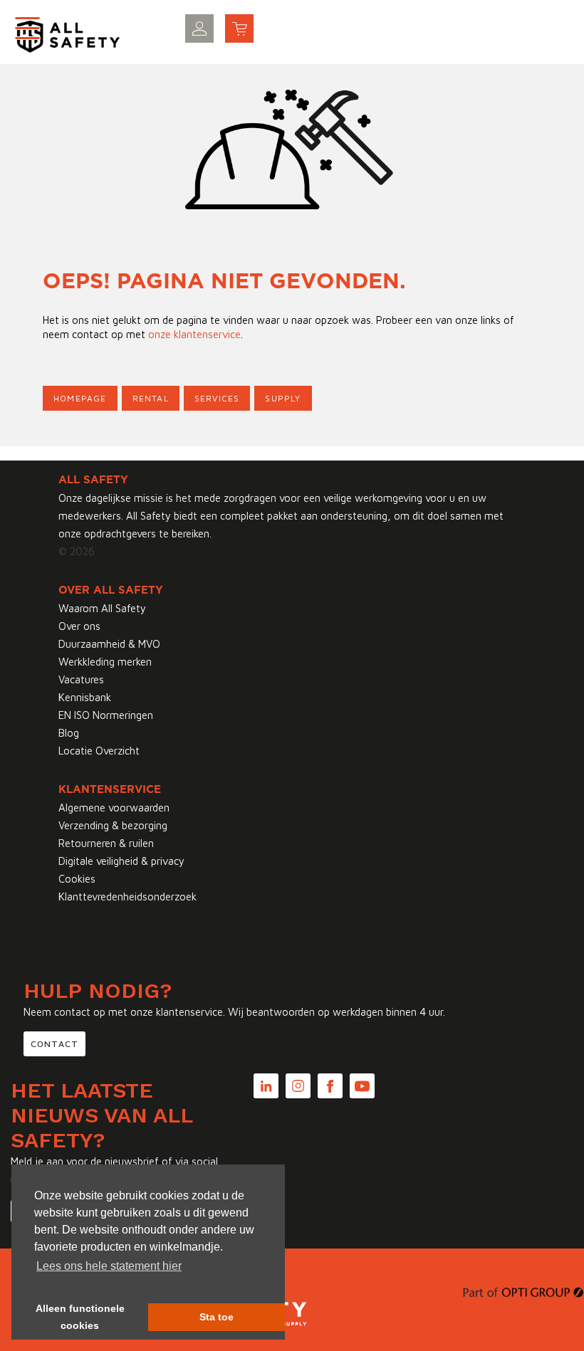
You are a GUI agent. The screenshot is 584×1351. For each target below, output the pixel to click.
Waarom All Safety (102, 608)
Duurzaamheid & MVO (109, 644)
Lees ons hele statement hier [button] (109, 1266)
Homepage (80, 398)
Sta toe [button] (216, 1317)
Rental (150, 398)
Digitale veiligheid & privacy (121, 861)
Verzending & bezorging (112, 825)
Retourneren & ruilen (106, 843)
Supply (283, 398)
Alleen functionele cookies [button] (80, 1317)
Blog (68, 733)
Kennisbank (84, 697)
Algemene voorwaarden (114, 807)
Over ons (79, 626)
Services (217, 398)
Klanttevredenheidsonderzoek (127, 896)
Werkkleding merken (105, 662)
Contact (54, 1044)
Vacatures (81, 679)
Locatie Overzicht (99, 751)
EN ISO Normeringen (105, 715)
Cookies (76, 879)
